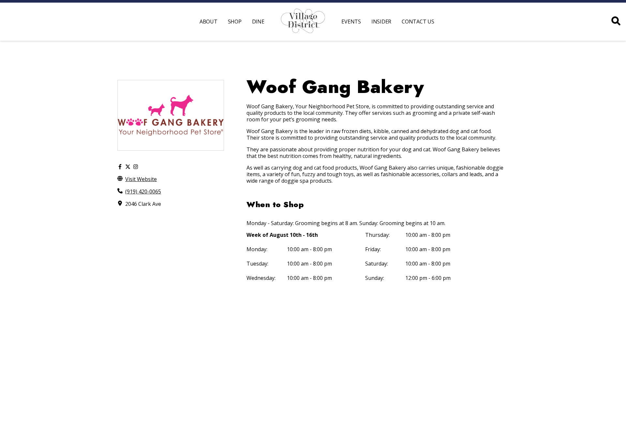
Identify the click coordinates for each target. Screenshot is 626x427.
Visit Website (141, 179)
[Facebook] (120, 166)
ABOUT (208, 21)
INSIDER (381, 21)
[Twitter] (127, 166)
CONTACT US (418, 21)
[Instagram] (135, 166)
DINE (258, 21)
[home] (303, 22)
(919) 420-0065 (143, 191)
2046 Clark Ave (143, 203)
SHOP (235, 21)
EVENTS (351, 21)
